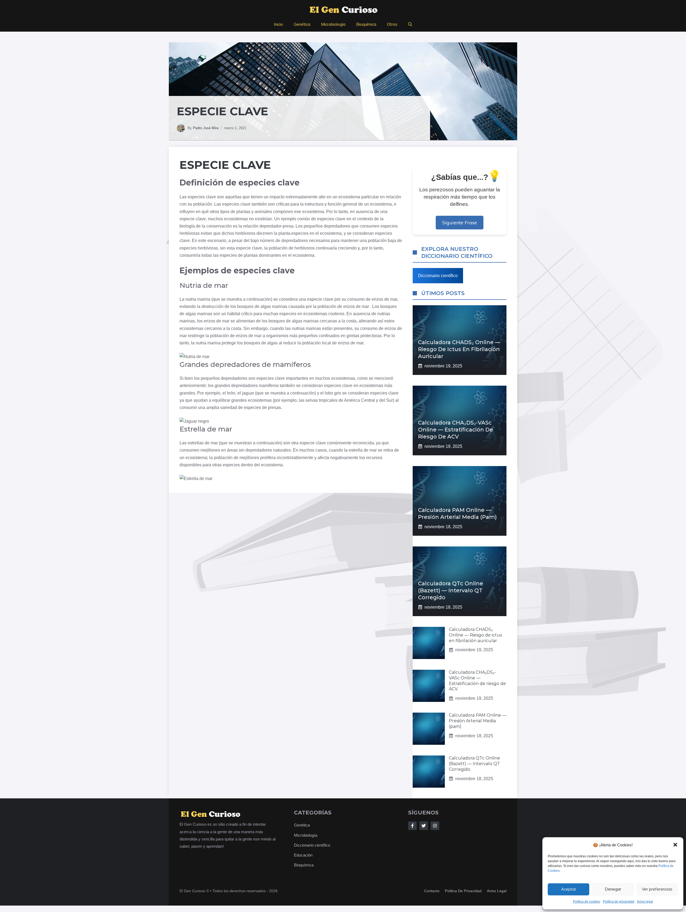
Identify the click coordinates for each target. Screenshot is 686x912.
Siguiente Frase (459, 222)
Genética (302, 24)
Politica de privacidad (463, 891)
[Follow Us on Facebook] (412, 825)
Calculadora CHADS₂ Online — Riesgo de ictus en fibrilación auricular (459, 349)
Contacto (431, 891)
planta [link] (284, 233)
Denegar (613, 889)
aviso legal (496, 891)
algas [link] (265, 306)
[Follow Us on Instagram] (435, 825)
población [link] (202, 204)
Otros (392, 24)
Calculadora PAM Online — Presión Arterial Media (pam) (477, 721)
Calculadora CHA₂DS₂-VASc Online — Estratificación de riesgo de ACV (455, 429)
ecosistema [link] (349, 197)
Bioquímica (366, 24)
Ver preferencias (657, 889)
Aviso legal (645, 901)
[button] (675, 844)
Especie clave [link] (225, 165)
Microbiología (333, 24)
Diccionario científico (438, 275)
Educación (303, 855)
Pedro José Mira (205, 128)
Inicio (278, 24)
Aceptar (568, 889)
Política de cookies (586, 901)
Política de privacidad (618, 901)
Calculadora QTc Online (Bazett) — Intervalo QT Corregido (450, 590)
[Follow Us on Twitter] (423, 825)
